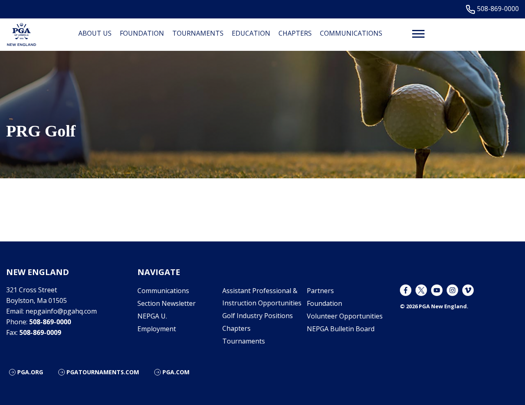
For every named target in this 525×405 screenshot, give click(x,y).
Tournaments (198, 33)
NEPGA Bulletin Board (340, 328)
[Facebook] (405, 290)
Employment (156, 328)
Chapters (295, 33)
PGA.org (30, 372)
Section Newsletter (166, 303)
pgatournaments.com (102, 372)
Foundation (142, 33)
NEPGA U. (152, 316)
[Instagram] (452, 290)
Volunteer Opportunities (345, 316)
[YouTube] (437, 290)
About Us (95, 33)
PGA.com (175, 372)
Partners (320, 290)
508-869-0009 (40, 332)
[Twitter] (421, 290)
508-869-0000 (498, 9)
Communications (351, 33)
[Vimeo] (468, 290)
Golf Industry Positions (257, 315)
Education (251, 33)
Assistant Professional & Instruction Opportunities (261, 296)
